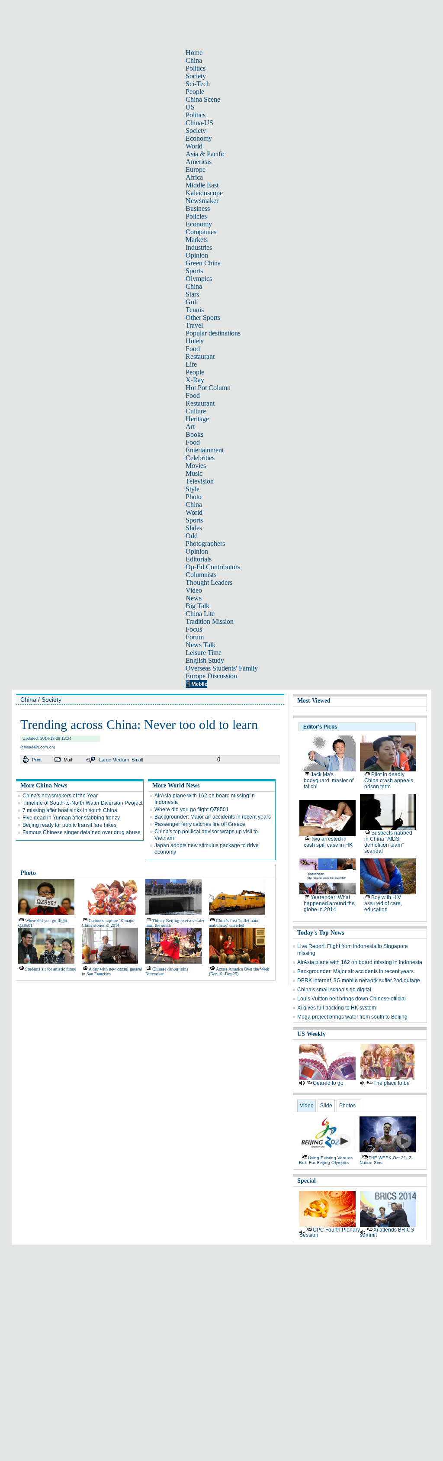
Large (105, 759)
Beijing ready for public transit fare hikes (69, 825)
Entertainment (205, 450)
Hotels (194, 341)
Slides (194, 528)
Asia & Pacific (205, 154)
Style (192, 489)
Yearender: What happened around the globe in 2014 (329, 903)
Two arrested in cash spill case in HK (328, 842)
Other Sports (203, 317)
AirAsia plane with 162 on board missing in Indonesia (359, 962)
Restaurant (200, 356)
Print (37, 759)
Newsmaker (202, 200)
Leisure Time (204, 652)
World (194, 146)
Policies (196, 216)
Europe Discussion (211, 676)
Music (194, 473)
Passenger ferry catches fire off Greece (199, 824)
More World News (175, 785)
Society (196, 76)
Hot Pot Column (208, 387)
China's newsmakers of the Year (60, 796)
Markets (197, 239)
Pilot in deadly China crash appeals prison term (388, 780)
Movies (196, 465)
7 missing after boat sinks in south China (69, 810)
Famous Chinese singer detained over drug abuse (81, 832)
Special (306, 1180)
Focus (194, 629)
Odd (192, 535)
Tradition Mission (210, 621)
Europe (195, 169)
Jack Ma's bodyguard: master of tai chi (328, 780)
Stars (192, 294)
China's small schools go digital (334, 990)
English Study (205, 660)
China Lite (200, 613)
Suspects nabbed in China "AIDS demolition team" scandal (388, 842)
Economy (199, 138)
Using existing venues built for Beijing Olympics (326, 1160)
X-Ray (195, 380)
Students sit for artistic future (50, 969)
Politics (195, 68)
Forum (195, 637)
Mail (68, 759)
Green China (203, 263)
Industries (199, 247)
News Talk (200, 644)
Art (190, 426)
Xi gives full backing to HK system (336, 1008)
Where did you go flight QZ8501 (191, 809)
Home (194, 52)
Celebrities (200, 457)
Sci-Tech (198, 83)
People (195, 91)
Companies (201, 231)
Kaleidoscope (204, 193)
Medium (120, 759)
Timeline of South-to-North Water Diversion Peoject (82, 803)
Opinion (197, 255)
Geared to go (328, 1083)
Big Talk (197, 606)
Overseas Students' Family (222, 668)
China (194, 60)
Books (194, 434)
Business (198, 208)
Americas (199, 161)
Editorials (199, 559)
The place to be (391, 1083)
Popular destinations (213, 333)
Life (191, 364)
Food (193, 348)
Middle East (202, 185)
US (190, 107)
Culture (196, 411)
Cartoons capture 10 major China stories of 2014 (108, 923)
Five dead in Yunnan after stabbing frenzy (71, 818)
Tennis (195, 309)
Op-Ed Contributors (213, 567)
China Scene (203, 99)
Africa (194, 177)
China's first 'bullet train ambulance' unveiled (233, 923)
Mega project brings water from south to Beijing (352, 1017)
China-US (199, 122)
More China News (43, 785)
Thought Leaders (209, 582)
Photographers (205, 543)
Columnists (201, 574)
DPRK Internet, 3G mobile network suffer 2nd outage (358, 980)
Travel (194, 325)
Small (137, 759)
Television (200, 481)
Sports (194, 270)
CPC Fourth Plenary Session (329, 1232)
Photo (194, 496)
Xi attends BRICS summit (387, 1232)
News (194, 598)
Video (194, 590)
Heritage (197, 418)
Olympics (199, 278)
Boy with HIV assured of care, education (383, 903)
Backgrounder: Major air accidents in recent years (212, 817)
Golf (192, 302)
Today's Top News (320, 932)
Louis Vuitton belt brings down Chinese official (351, 999)
